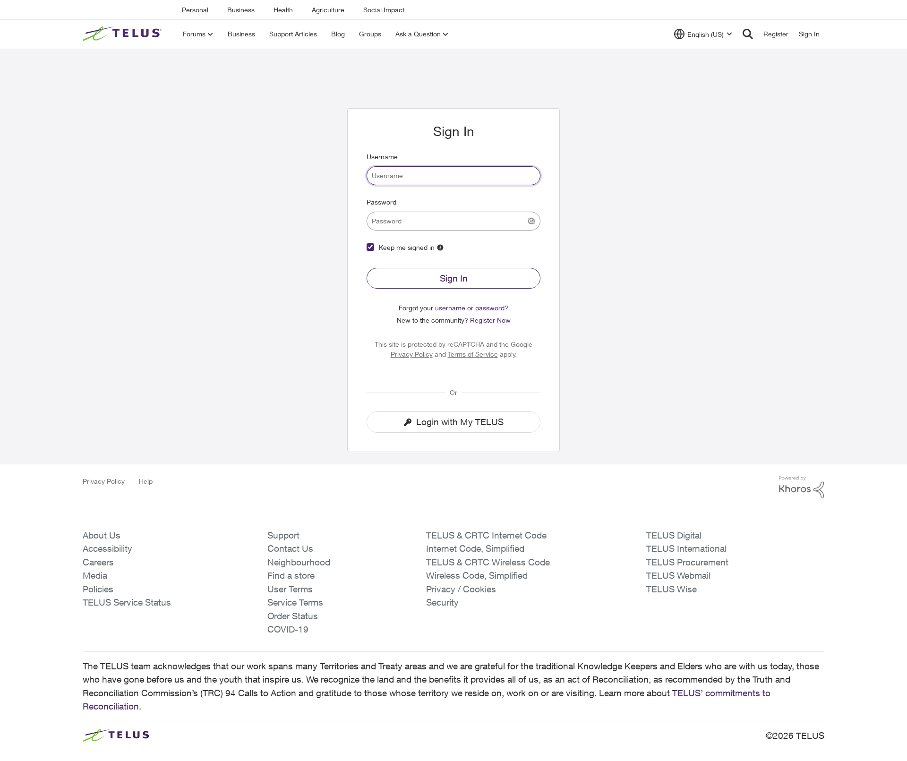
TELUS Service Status (127, 602)
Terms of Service (473, 354)
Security (442, 602)
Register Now (490, 320)
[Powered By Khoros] (801, 487)
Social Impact (383, 10)
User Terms (290, 589)
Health (283, 10)
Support (283, 535)
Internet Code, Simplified (475, 548)
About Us (101, 535)
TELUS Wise (671, 589)
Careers (98, 562)
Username (382, 157)
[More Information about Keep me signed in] (440, 247)
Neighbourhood (298, 562)
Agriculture (328, 10)
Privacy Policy (412, 354)
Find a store (291, 575)
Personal (195, 10)
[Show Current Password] (531, 221)
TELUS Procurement (687, 562)
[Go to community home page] (123, 34)
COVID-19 (287, 629)
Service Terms (295, 602)
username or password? (471, 308)
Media (95, 575)
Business (241, 10)
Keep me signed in (407, 247)
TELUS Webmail (678, 575)
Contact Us (290, 548)
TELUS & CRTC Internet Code (486, 535)
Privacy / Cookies (461, 589)
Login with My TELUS (460, 422)
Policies (98, 589)
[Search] (747, 34)
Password (381, 202)
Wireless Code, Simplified (477, 575)
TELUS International (686, 548)
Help (146, 481)
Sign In (454, 278)
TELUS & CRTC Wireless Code (488, 562)
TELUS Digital (674, 535)
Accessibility (107, 548)
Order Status (292, 616)
